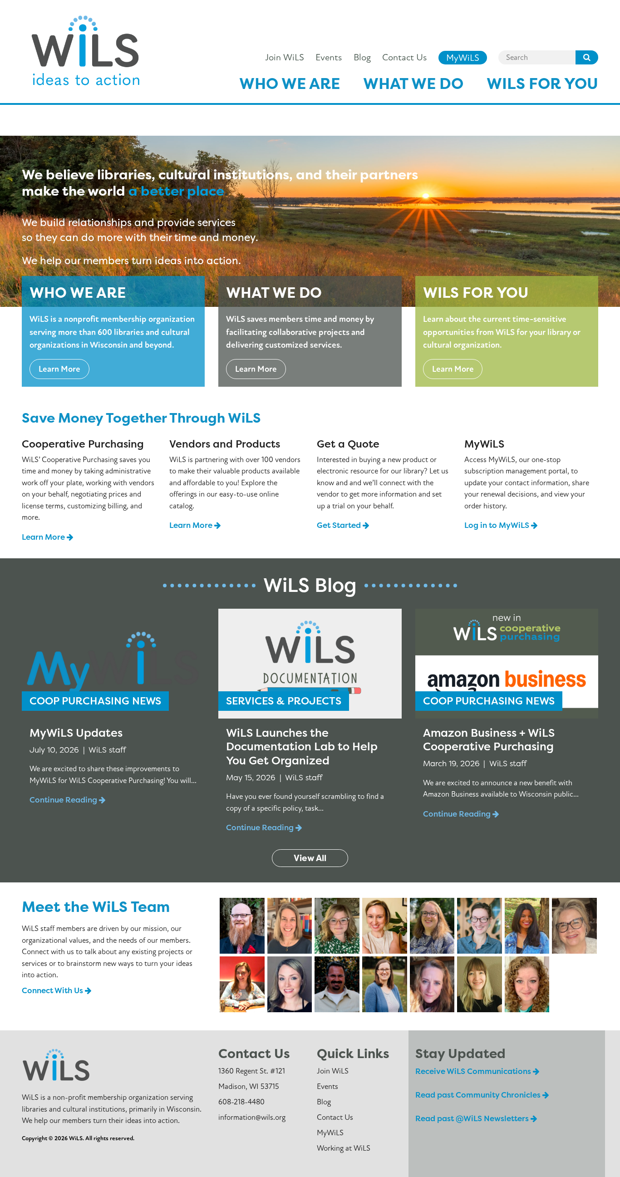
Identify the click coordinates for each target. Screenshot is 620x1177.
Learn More (59, 369)
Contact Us (404, 57)
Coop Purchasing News (95, 701)
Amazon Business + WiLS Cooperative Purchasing (489, 739)
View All (310, 858)
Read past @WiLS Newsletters (473, 1118)
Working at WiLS (343, 1148)
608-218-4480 (241, 1102)
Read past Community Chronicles (478, 1094)
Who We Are (289, 83)
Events (328, 57)
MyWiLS (462, 57)
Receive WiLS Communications (474, 1071)
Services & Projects (283, 701)
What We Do (413, 83)
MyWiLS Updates (76, 732)
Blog (362, 57)
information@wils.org (251, 1117)
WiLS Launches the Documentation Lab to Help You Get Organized (302, 746)
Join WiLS (284, 57)
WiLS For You (542, 83)
